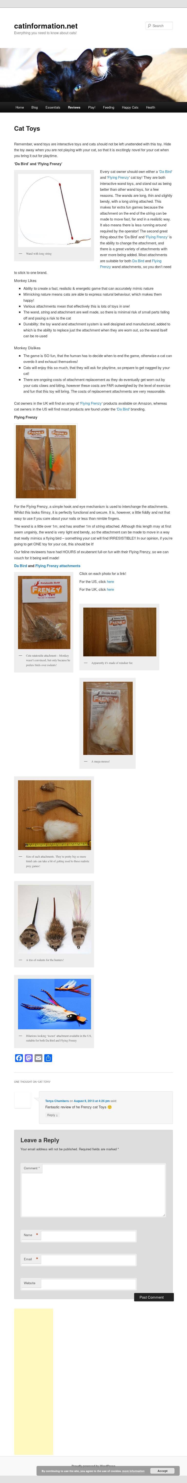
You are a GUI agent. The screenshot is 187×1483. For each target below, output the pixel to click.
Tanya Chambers (57, 1101)
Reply (52, 1114)
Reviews (74, 107)
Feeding (108, 107)
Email (31, 1259)
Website (29, 1283)
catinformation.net (46, 25)
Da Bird (165, 171)
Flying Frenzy (118, 177)
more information (133, 1471)
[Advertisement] (33, 1382)
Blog (34, 107)
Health (150, 107)
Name (31, 1235)
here (110, 581)
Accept (163, 1471)
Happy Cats (130, 107)
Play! (91, 107)
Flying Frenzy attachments (57, 565)
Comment (32, 1168)
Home (20, 107)
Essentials (53, 107)
